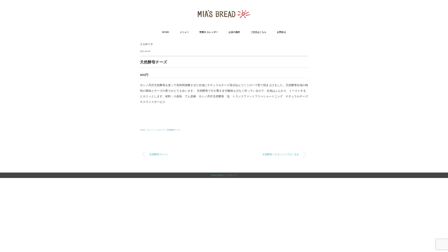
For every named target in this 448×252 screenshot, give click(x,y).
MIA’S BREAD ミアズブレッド (225, 175)
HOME (165, 32)
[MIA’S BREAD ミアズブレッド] (224, 7)
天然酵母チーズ (173, 130)
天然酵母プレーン (159, 154)
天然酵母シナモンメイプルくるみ (280, 154)
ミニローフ (146, 44)
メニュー (184, 32)
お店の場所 (234, 32)
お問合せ (281, 32)
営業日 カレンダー (208, 32)
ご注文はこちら (258, 32)
